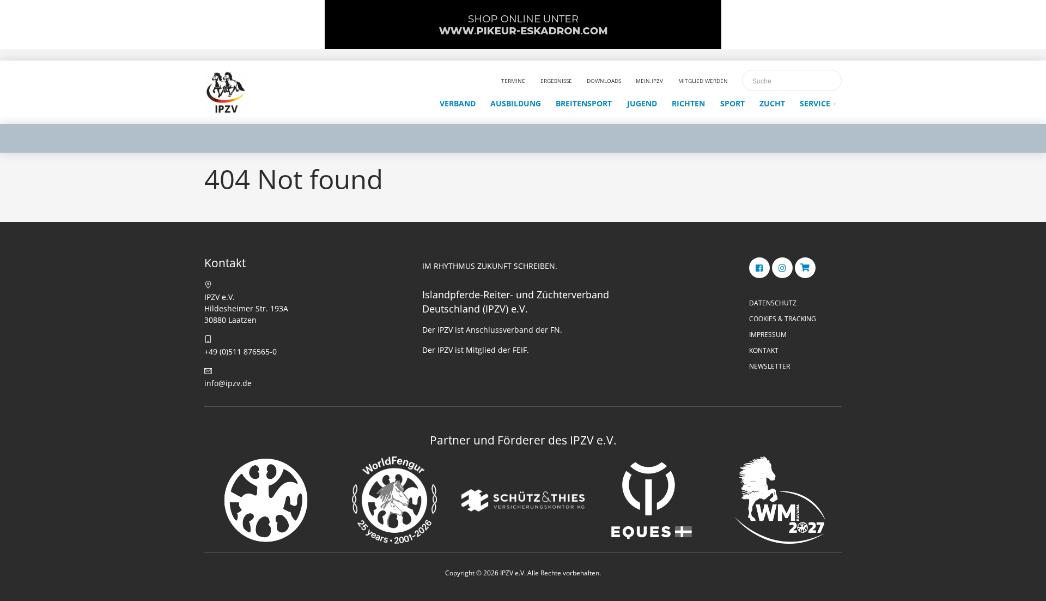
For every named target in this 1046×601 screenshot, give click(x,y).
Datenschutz (772, 303)
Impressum (768, 334)
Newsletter (769, 366)
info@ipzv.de (228, 383)
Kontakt (764, 350)
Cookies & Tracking (782, 318)
